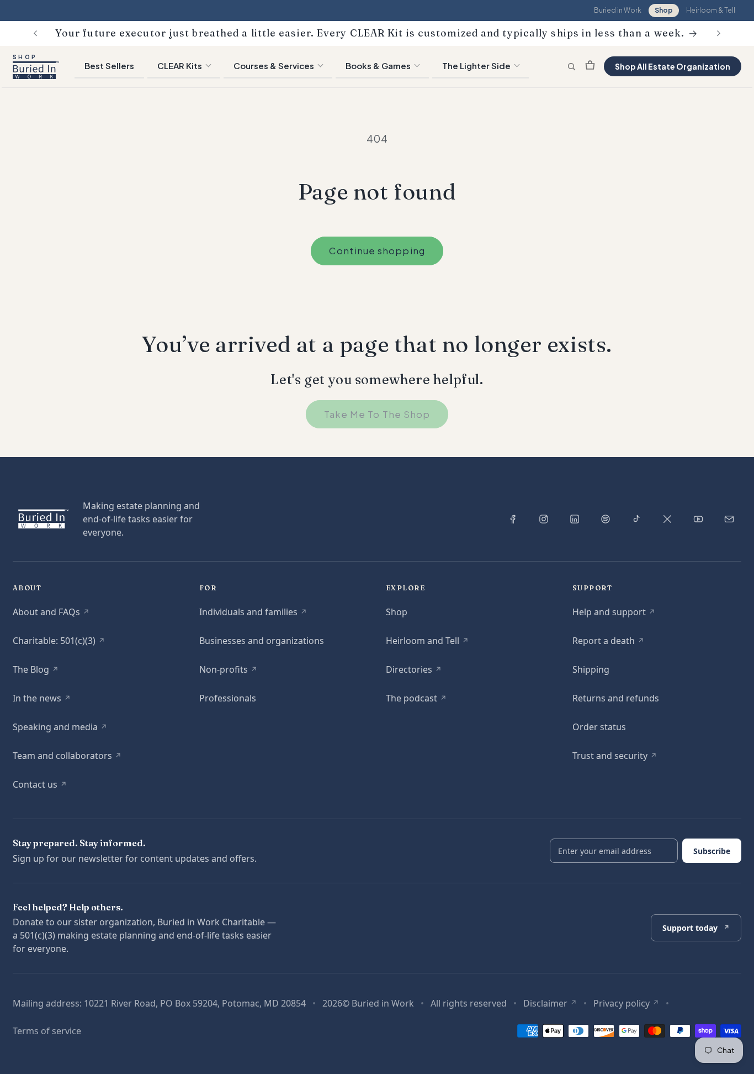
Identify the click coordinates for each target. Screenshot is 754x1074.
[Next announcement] (719, 33)
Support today (696, 932)
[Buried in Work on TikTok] (636, 519)
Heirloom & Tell (710, 10)
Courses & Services (273, 65)
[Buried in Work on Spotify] (605, 519)
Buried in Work (617, 10)
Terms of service (47, 1031)
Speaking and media (60, 730)
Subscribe (711, 851)
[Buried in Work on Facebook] (513, 519)
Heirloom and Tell (427, 644)
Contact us (40, 787)
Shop (664, 10)
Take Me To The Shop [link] (377, 414)
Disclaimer (550, 1003)
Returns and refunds (615, 698)
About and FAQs (51, 615)
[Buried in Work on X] (667, 519)
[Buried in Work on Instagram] (544, 519)
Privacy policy (626, 1003)
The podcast (416, 701)
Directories (414, 672)
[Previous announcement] (35, 33)
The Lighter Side (476, 65)
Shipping (590, 669)
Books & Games (378, 65)
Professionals (227, 698)
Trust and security (614, 759)
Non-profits (228, 672)
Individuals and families (253, 615)
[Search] (571, 66)
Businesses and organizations (261, 641)
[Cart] (590, 66)
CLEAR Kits (179, 65)
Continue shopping (377, 250)
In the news (42, 701)
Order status (599, 727)
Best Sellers (109, 65)
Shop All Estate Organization (672, 66)
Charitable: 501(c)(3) (59, 644)
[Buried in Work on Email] (729, 519)
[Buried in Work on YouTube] (698, 519)
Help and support (613, 615)
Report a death (608, 644)
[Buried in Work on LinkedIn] (574, 519)
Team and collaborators (67, 759)
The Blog (36, 672)
